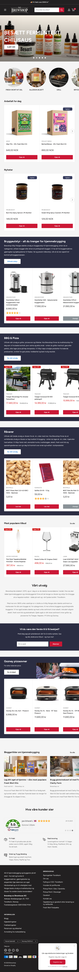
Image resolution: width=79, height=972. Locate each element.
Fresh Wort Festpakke (51, 908)
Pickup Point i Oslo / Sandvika (54, 889)
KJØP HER (11, 47)
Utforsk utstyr (12, 261)
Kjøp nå (21, 157)
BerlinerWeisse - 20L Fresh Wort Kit (54, 144)
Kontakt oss (47, 899)
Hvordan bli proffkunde (51, 885)
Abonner (56, 644)
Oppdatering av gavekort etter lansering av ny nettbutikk (58, 903)
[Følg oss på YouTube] (13, 950)
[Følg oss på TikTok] (17, 950)
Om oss (46, 879)
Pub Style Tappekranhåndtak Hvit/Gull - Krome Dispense (16, 560)
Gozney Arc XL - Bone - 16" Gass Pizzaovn (46, 712)
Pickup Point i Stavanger (52, 892)
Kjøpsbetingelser (10, 922)
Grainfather (10, 297)
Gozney (9, 708)
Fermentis (38, 487)
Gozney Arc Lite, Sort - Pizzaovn (17, 711)
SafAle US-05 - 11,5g (42, 490)
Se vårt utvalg (12, 358)
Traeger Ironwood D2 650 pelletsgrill (44, 398)
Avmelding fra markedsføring (14, 932)
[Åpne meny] (5, 10)
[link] (39, 825)
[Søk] (61, 10)
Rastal (37, 556)
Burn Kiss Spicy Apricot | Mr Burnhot (18, 213)
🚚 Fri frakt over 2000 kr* (39, 2)
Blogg (6, 918)
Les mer (18, 506)
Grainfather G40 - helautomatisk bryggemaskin (46, 301)
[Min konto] (69, 10)
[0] (73, 10)
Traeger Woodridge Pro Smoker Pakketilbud (17, 398)
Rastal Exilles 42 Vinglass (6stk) (46, 559)
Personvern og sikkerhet (13, 928)
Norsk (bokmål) (10, 941)
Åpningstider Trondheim (52, 875)
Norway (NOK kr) (27, 941)
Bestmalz (9, 487)
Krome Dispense (12, 556)
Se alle (72, 523)
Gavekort (46, 895)
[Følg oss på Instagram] (9, 950)
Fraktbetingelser (10, 925)
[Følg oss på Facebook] (5, 950)
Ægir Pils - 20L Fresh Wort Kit (16, 144)
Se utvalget (11, 672)
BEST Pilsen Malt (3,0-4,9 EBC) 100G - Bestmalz (17, 492)
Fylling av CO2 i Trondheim (53, 882)
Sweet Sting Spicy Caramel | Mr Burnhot (56, 213)
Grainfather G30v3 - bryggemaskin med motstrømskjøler (13, 302)
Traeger (9, 394)
